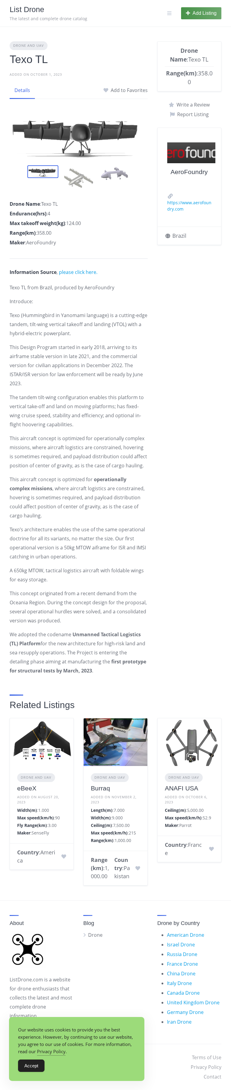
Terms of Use (206, 1057)
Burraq (100, 788)
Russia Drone (182, 954)
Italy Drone (179, 983)
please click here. (78, 272)
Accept (31, 1065)
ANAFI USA (181, 788)
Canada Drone (183, 993)
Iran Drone (179, 1021)
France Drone (182, 964)
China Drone (181, 973)
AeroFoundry (189, 171)
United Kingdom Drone (193, 1002)
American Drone (185, 935)
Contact (212, 1076)
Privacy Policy (206, 1067)
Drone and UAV (28, 45)
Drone (95, 935)
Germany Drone (185, 1012)
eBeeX (26, 788)
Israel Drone (181, 944)
